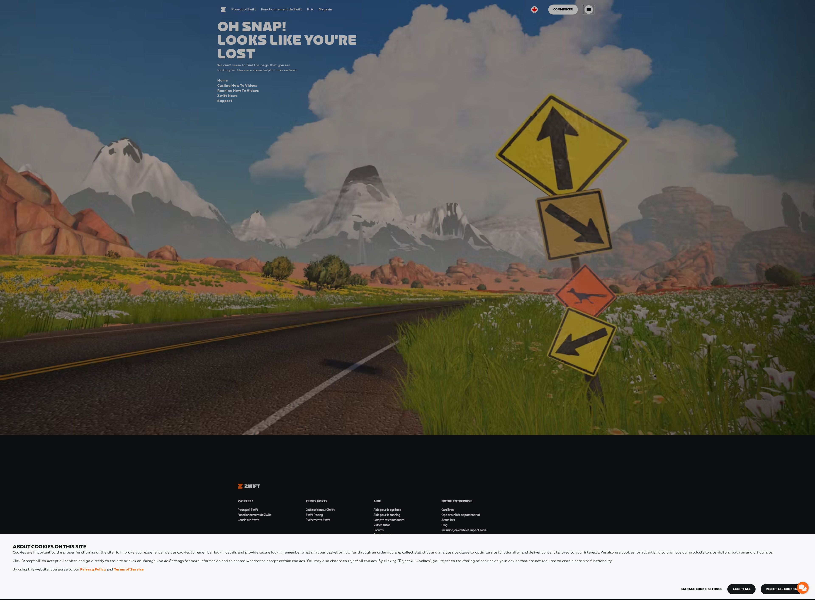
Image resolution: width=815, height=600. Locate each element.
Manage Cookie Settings (701, 589)
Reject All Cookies (781, 589)
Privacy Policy (93, 570)
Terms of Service (129, 570)
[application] (803, 588)
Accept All (741, 589)
